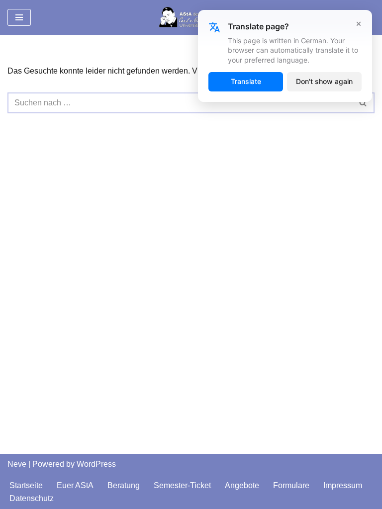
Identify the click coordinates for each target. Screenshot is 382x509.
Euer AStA (75, 485)
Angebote (242, 485)
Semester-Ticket (182, 485)
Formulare (291, 485)
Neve (16, 464)
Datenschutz (31, 498)
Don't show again (324, 81)
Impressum (342, 485)
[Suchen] (363, 102)
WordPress (96, 464)
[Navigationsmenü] (19, 17)
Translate (246, 81)
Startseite (26, 485)
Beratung (123, 485)
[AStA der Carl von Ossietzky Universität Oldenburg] (191, 17)
